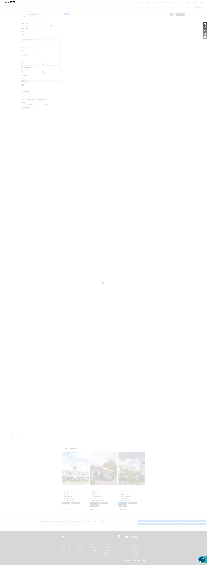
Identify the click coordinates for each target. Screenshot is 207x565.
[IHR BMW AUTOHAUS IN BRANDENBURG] (10, 2)
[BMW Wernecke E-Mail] (205, 37)
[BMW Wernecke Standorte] (205, 27)
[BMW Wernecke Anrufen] (205, 24)
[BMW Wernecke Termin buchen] (205, 30)
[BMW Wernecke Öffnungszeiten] (205, 34)
